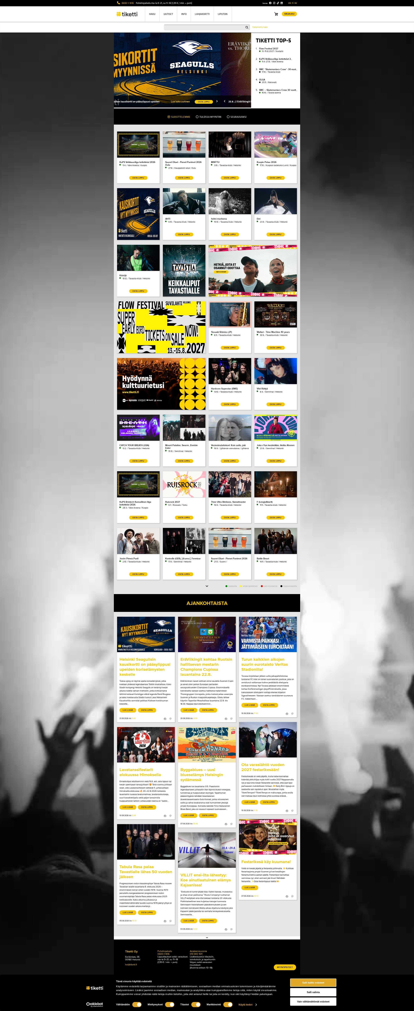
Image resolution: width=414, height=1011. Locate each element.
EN (289, 3)
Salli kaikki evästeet (313, 982)
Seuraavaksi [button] (238, 117)
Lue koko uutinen (135, 101)
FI (293, 3)
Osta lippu (147, 710)
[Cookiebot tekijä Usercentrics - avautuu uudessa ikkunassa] (95, 1004)
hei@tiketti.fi (131, 964)
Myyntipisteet (285, 967)
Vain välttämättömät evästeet (313, 1001)
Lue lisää (128, 710)
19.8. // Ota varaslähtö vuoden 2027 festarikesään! (210, 101)
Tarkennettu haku (260, 27)
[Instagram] (274, 3)
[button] (171, 101)
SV (295, 3)
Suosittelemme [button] (180, 117)
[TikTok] (278, 3)
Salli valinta (313, 992)
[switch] (169, 1004)
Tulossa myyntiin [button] (210, 117)
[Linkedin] (281, 3)
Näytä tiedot (245, 1004)
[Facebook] (270, 3)
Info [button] (184, 14)
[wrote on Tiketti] (146, 634)
